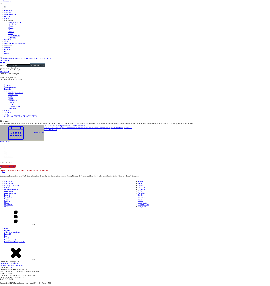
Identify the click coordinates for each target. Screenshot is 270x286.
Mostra (6, 206)
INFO (46, 59)
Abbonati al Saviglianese (12, 232)
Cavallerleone (13, 24)
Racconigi (7, 16)
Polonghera (142, 187)
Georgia (7, 201)
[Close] (1, 120)
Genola (10, 26)
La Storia (7, 230)
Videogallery (142, 203)
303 (5, 153)
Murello (11, 32)
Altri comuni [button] (8, 20)
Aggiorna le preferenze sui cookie (11, 265)
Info (5, 51)
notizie (140, 183)
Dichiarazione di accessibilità (9, 264)
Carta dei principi (10, 240)
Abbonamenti (8, 181)
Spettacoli (7, 39)
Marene (11, 28)
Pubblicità (7, 49)
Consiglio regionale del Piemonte (15, 43)
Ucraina (140, 201)
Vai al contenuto (5, 1)
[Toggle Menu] (1, 3)
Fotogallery (8, 197)
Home (6, 228)
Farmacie (7, 195)
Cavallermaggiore (10, 14)
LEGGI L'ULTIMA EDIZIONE (11, 170)
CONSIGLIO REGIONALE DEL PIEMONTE (20, 116)
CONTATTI (52, 59)
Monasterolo (12, 30)
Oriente (140, 185)
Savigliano (7, 12)
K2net (10, 267)
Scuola (140, 195)
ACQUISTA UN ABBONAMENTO (36, 170)
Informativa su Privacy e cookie (14, 242)
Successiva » (8, 157)
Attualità (7, 18)
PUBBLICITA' (38, 59)
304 (5, 155)
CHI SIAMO (4, 59)
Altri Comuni (8, 91)
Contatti (6, 53)
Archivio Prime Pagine (11, 185)
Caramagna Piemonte (15, 22)
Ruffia (10, 34)
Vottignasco (12, 38)
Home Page (8, 10)
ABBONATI (13, 59)
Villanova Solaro (14, 36)
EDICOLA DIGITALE (25, 59)
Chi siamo (7, 47)
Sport (6, 41)
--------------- (8, 45)
